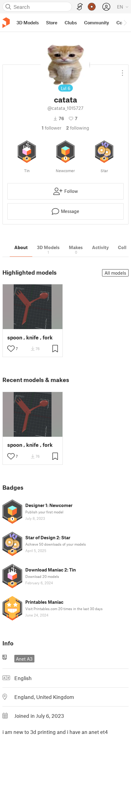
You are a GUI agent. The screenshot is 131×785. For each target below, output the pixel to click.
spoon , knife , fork (30, 337)
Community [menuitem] (96, 22)
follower (51, 127)
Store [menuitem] (51, 22)
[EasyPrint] (79, 7)
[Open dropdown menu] (122, 70)
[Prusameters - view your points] (92, 7)
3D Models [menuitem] (27, 22)
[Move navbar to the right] (125, 22)
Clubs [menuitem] (71, 22)
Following (77, 127)
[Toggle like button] (11, 348)
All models (115, 273)
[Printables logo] (6, 22)
